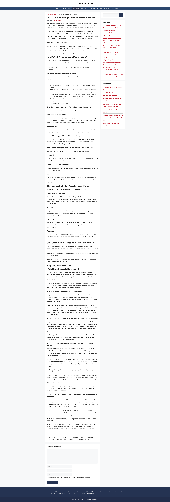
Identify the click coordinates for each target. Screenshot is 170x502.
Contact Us (106, 8)
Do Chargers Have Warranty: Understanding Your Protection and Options (112, 55)
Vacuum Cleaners (66, 8)
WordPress (95, 499)
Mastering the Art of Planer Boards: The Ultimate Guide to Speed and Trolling (112, 40)
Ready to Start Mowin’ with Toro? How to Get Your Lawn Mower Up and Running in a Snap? (113, 118)
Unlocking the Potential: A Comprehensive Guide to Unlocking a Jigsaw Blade (112, 33)
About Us (99, 8)
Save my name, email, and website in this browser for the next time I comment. (69, 477)
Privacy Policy (114, 8)
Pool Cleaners (84, 8)
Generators (92, 8)
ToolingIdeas (83, 499)
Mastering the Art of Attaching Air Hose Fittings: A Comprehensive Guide (112, 69)
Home (48, 14)
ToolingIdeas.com (50, 491)
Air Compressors (56, 8)
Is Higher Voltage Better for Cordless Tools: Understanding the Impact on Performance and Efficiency (112, 62)
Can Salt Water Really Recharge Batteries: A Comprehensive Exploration (111, 47)
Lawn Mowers (76, 8)
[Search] (121, 15)
